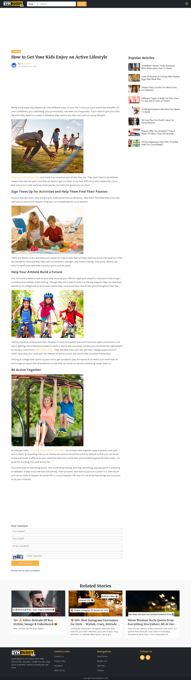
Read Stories (102, 656)
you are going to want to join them (47, 450)
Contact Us (59, 656)
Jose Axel (25, 63)
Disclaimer (58, 665)
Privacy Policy (60, 661)
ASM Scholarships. (44, 349)
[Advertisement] (95, 27)
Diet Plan (101, 665)
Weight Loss (102, 661)
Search (82, 4)
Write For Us (59, 670)
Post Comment (25, 563)
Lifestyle (16, 51)
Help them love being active (25, 177)
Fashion (100, 670)
